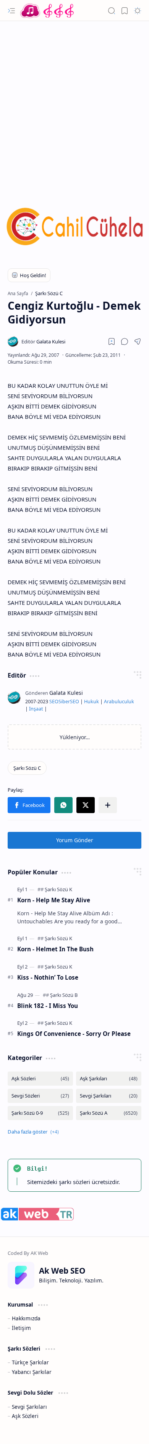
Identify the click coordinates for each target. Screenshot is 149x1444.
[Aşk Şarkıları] (108, 1079)
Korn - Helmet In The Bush (55, 949)
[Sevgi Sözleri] (40, 1096)
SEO (53, 701)
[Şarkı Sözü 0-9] (40, 1113)
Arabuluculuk (119, 701)
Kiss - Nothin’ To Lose (47, 977)
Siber (64, 701)
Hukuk (91, 701)
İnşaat (36, 709)
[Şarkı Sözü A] (108, 1113)
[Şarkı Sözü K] (58, 889)
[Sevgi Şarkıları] (108, 1096)
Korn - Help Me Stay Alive (53, 900)
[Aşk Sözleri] (40, 1079)
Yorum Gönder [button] (74, 840)
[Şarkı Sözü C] (27, 768)
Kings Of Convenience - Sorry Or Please (74, 1033)
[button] (11, 10)
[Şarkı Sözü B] (64, 995)
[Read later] (111, 341)
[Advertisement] (74, 103)
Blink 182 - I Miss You (47, 1005)
